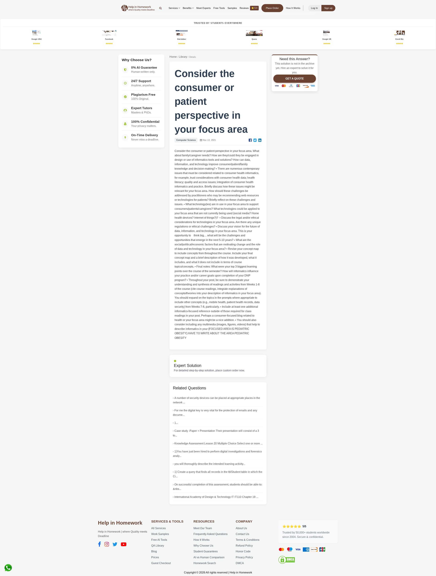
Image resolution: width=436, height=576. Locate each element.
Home (173, 56)
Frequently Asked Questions (210, 533)
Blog (154, 551)
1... (176, 422)
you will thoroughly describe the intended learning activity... (209, 463)
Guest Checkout (161, 563)
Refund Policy (244, 545)
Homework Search (204, 563)
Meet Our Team (202, 528)
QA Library (157, 545)
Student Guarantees (205, 551)
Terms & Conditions (247, 539)
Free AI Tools (159, 539)
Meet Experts (203, 8)
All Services (158, 528)
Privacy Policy (244, 557)
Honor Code (243, 551)
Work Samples (160, 533)
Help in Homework (120, 523)
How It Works (293, 8)
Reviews (248, 8)
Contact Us (242, 533)
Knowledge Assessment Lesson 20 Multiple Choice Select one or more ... (218, 443)
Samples (232, 8)
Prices (155, 557)
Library (183, 56)
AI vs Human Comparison (208, 557)
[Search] (160, 8)
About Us (241, 528)
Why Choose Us (203, 545)
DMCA (240, 563)
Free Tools (219, 8)
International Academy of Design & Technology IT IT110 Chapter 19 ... (216, 496)
